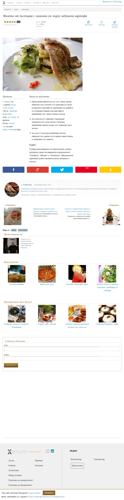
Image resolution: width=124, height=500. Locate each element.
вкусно (45, 3)
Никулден (25, 9)
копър (13, 104)
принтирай (88, 25)
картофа (8, 114)
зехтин (12, 123)
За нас (11, 461)
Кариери (39, 461)
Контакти (39, 466)
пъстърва (11, 117)
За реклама (13, 470)
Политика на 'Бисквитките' (20, 485)
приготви (101, 25)
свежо (27, 3)
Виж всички (77, 466)
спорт (18, 3)
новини (10, 3)
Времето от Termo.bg (112, 2)
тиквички (13, 110)
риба (16, 9)
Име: (6, 345)
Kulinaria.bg (27, 185)
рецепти (7, 9)
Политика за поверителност (53, 496)
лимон (7, 101)
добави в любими (115, 26)
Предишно (10, 205)
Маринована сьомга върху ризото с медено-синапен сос (45, 209)
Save (87, 168)
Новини (11, 466)
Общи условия (33, 496)
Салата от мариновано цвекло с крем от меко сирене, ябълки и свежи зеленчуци (77, 211)
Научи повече (34, 493)
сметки (54, 3)
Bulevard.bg (76, 459)
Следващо (114, 205)
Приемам (49, 493)
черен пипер (8, 129)
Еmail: (7, 355)
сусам (10, 107)
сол (4, 126)
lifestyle (36, 3)
